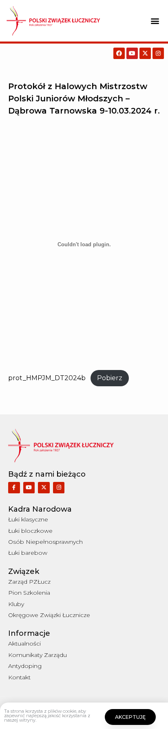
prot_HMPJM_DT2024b (47, 378)
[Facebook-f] (14, 488)
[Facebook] (119, 53)
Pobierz (109, 378)
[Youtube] (132, 53)
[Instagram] (158, 53)
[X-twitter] (145, 53)
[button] (155, 20)
